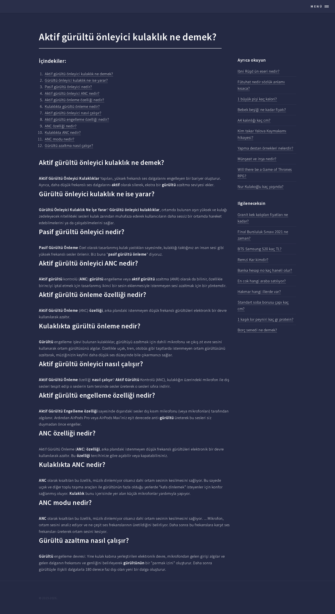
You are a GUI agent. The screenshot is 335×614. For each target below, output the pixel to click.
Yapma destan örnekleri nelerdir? (265, 148)
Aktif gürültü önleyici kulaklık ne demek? (79, 73)
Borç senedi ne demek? (257, 330)
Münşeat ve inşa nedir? (257, 158)
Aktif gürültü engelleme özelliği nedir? (77, 119)
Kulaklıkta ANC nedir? (63, 132)
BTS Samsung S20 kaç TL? (259, 248)
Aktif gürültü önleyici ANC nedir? (72, 93)
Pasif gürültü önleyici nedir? (68, 86)
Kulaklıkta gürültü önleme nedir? (72, 106)
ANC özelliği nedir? (60, 126)
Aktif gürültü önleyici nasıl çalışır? (73, 112)
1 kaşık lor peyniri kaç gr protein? (265, 319)
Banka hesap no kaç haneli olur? (265, 270)
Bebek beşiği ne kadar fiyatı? (262, 109)
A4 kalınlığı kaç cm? (254, 120)
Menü (317, 6)
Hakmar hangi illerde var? (259, 291)
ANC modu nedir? (59, 139)
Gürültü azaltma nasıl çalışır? (69, 145)
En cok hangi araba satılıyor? (262, 280)
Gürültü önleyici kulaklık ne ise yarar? (76, 80)
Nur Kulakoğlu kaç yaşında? (261, 186)
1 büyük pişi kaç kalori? (257, 98)
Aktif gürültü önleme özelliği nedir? (74, 99)
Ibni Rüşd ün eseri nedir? (258, 71)
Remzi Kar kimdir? (253, 259)
